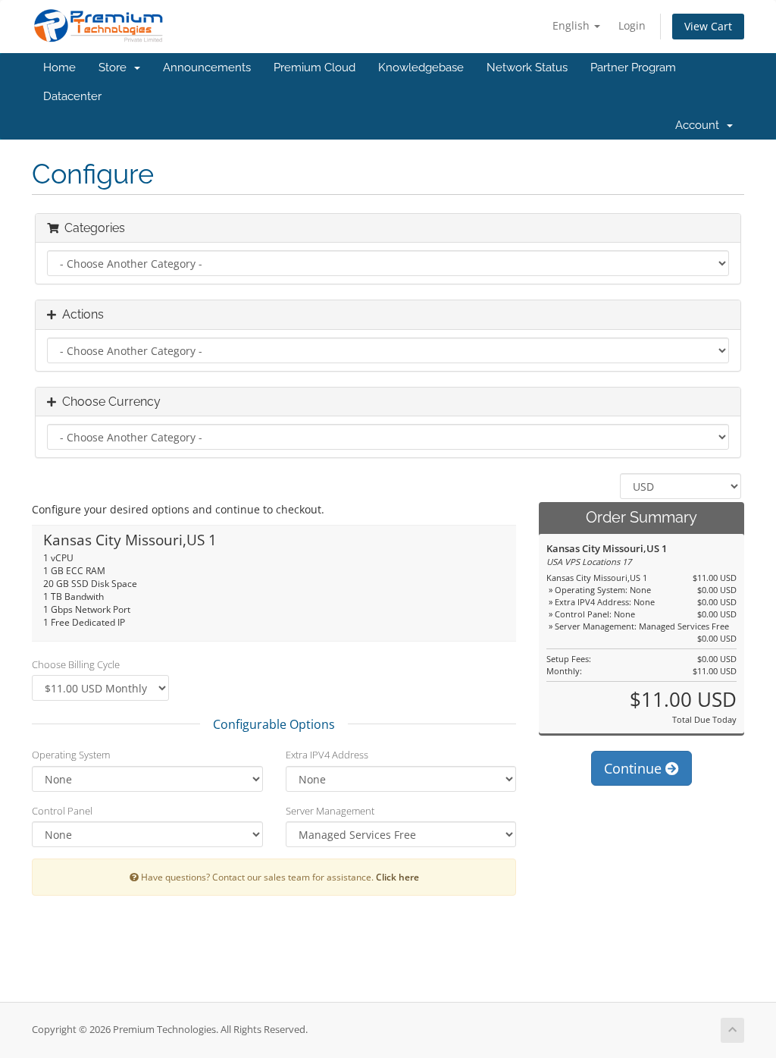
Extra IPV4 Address (327, 754)
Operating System (71, 754)
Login (632, 25)
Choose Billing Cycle (76, 664)
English (572, 25)
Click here (397, 877)
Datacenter (72, 96)
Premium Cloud (314, 67)
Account (700, 125)
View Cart (708, 26)
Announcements (207, 67)
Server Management (330, 811)
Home (59, 67)
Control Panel (62, 811)
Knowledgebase (421, 67)
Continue (634, 768)
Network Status (527, 67)
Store (116, 67)
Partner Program (633, 67)
